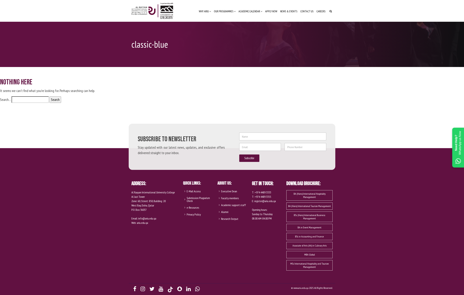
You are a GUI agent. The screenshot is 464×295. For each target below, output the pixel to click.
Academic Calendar (250, 11)
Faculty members (230, 198)
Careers (321, 11)
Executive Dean (229, 191)
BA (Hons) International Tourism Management (309, 206)
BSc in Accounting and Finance (309, 236)
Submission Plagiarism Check (198, 199)
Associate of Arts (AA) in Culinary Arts (310, 245)
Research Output (229, 218)
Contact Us (307, 11)
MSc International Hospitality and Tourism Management (309, 265)
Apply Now (271, 11)
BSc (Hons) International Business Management (309, 217)
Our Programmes (224, 11)
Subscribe (249, 158)
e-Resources (193, 207)
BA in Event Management (309, 227)
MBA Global (309, 254)
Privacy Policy (194, 214)
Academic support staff (233, 205)
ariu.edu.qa (142, 223)
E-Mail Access (194, 191)
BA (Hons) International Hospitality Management (310, 195)
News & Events (288, 11)
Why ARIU (204, 11)
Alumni (224, 211)
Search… (5, 99)
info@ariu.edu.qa (147, 218)
